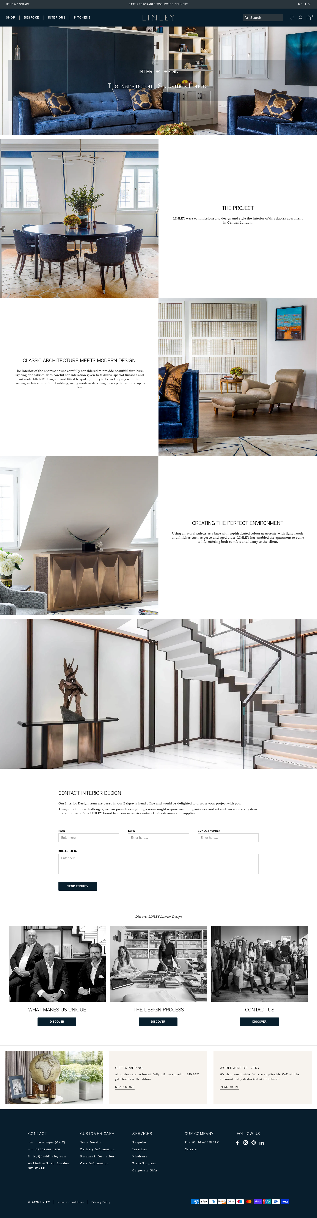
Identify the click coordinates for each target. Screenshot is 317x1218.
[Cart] (308, 18)
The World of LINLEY (202, 1142)
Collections (139, 22)
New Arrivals (38, 22)
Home (10, 22)
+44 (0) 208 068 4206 (44, 1149)
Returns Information (97, 1156)
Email (131, 830)
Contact (101, 22)
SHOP (10, 17)
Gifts (161, 22)
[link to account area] (300, 18)
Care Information (94, 1163)
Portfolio (79, 22)
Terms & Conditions (70, 1202)
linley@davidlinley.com (47, 1156)
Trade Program (144, 1163)
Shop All (12, 22)
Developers (33, 22)
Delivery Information (97, 1149)
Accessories (66, 22)
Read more (125, 1087)
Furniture (91, 22)
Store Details (90, 1142)
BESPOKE (31, 17)
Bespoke (139, 1142)
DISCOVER (57, 1021)
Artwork (114, 22)
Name (61, 830)
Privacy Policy (101, 1202)
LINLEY (45, 1202)
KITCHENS (82, 17)
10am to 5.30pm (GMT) (46, 1142)
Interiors (139, 1149)
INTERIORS (57, 17)
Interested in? (67, 851)
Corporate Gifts (145, 1170)
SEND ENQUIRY (78, 886)
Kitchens (139, 1156)
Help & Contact (18, 4)
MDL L (302, 4)
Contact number (209, 830)
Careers (191, 1149)
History (57, 22)
